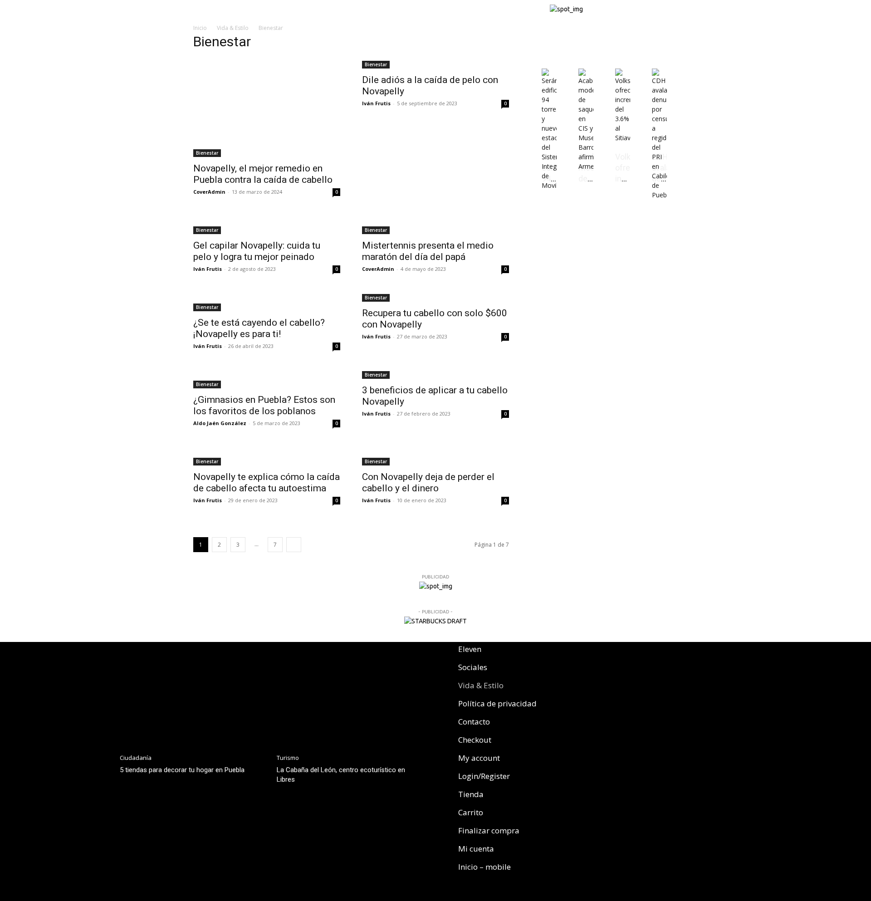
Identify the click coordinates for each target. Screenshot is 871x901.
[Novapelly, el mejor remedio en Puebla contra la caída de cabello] (266, 108)
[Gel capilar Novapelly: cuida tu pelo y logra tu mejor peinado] (266, 224)
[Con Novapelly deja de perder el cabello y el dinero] (435, 455)
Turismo (288, 758)
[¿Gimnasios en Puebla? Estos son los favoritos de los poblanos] (266, 378)
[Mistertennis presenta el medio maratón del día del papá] (435, 224)
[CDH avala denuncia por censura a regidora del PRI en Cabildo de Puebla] (659, 195)
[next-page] (293, 544)
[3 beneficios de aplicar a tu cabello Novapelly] (435, 374)
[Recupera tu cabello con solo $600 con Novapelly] (435, 297)
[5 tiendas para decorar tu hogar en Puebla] (194, 694)
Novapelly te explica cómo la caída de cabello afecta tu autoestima (266, 482)
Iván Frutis (376, 103)
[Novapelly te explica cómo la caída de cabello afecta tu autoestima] (266, 455)
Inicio (200, 28)
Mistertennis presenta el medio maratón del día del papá (428, 251)
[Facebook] (581, 654)
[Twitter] (627, 654)
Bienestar (207, 153)
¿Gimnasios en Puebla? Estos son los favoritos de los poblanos (264, 405)
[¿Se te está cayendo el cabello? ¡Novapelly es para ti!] (266, 301)
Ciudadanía (136, 758)
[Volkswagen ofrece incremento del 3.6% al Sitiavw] (622, 137)
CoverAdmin (209, 191)
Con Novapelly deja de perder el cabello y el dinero (428, 482)
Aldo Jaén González (219, 423)
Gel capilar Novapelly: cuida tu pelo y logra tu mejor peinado (256, 251)
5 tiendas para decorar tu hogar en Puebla (182, 770)
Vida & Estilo (233, 28)
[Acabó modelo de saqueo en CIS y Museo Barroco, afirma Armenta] (585, 166)
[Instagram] (604, 654)
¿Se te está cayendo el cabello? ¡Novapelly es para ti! (259, 328)
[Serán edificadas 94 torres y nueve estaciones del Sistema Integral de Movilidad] (549, 185)
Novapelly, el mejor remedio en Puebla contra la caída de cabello (263, 174)
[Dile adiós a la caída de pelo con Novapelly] (435, 64)
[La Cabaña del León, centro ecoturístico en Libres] (351, 694)
